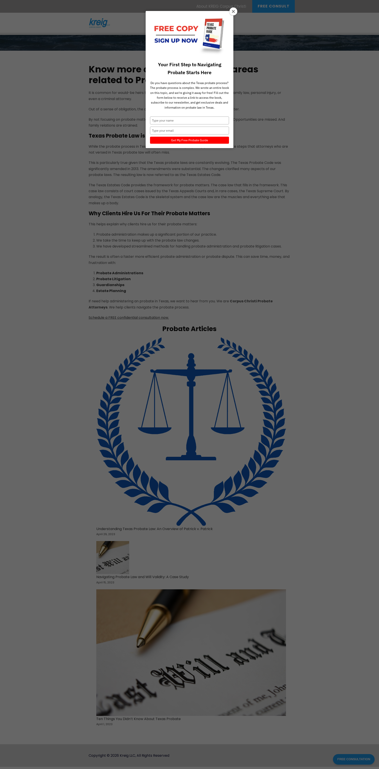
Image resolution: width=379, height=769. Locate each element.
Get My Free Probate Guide (189, 140)
